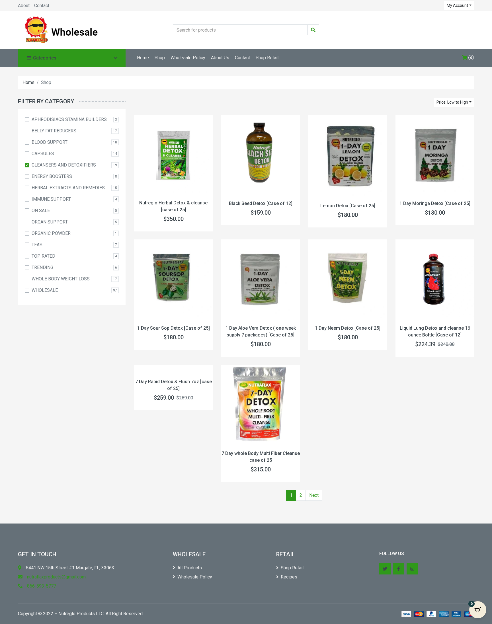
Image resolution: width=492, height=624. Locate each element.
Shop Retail (267, 57)
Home (143, 57)
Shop (160, 57)
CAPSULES (43, 153)
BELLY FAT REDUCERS (54, 131)
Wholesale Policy (188, 57)
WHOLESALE (45, 290)
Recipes (289, 577)
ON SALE (41, 210)
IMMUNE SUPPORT (51, 199)
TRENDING (42, 267)
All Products (189, 567)
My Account (457, 5)
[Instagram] (412, 568)
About (24, 5)
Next (314, 495)
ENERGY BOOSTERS (52, 176)
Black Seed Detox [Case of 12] (260, 203)
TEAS (37, 244)
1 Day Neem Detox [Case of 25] (347, 328)
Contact (41, 5)
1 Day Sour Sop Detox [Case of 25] (173, 328)
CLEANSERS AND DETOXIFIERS (64, 165)
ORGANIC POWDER (51, 233)
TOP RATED (43, 256)
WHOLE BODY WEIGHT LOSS (61, 279)
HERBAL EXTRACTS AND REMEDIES (68, 187)
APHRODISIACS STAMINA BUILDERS (69, 119)
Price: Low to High (452, 102)
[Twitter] (385, 568)
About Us (220, 57)
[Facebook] (398, 568)
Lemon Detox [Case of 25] (347, 205)
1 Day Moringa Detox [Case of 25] (434, 203)
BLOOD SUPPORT (49, 142)
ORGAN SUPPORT (50, 222)
